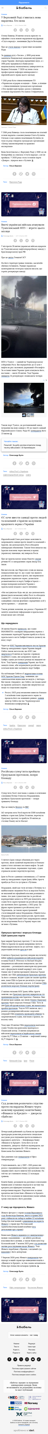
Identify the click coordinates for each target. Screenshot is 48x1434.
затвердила (36, 431)
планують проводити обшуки (28, 1014)
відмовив (5, 1252)
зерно (38, 725)
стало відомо (14, 47)
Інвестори (31, 1347)
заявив (41, 698)
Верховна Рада (15, 182)
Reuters (18, 807)
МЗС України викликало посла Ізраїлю (28, 646)
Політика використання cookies (24, 1375)
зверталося (6, 654)
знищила (5, 376)
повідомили (23, 1157)
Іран (25, 1061)
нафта (28, 475)
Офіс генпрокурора (17, 1287)
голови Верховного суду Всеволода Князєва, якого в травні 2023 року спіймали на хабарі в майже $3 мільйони (22, 1215)
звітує (11, 258)
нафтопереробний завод (13, 475)
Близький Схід (15, 1061)
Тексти (16, 1347)
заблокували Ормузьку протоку (31, 975)
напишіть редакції (24, 1424)
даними (7, 55)
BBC (27, 807)
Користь (16, 1350)
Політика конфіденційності (24, 1372)
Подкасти (16, 1353)
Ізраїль (12, 725)
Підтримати (24, 3)
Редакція (31, 1344)
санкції (31, 725)
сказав (38, 559)
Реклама (31, 1350)
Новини (16, 1344)
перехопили (29, 1025)
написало (22, 629)
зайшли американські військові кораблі (25, 958)
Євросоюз (22, 725)
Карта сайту (31, 1353)
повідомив (23, 662)
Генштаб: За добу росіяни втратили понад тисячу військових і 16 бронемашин (22, 446)
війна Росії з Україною (18, 471)
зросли (23, 950)
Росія (32, 1061)
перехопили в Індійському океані (25, 1034)
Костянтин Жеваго (35, 1287)
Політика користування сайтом (24, 1369)
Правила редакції (24, 1365)
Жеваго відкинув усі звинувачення (27, 1235)
